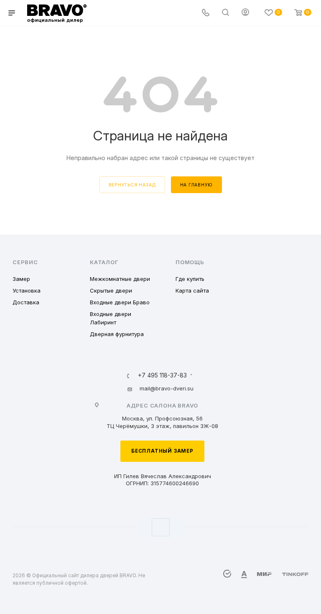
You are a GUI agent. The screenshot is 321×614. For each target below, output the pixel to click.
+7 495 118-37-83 (162, 376)
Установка (27, 290)
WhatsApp (161, 527)
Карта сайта (192, 290)
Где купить (190, 278)
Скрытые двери (111, 290)
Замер (21, 278)
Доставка (26, 302)
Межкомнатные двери (120, 278)
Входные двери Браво (120, 302)
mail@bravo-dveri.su (167, 388)
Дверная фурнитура (117, 334)
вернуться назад (132, 184)
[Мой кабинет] (245, 13)
